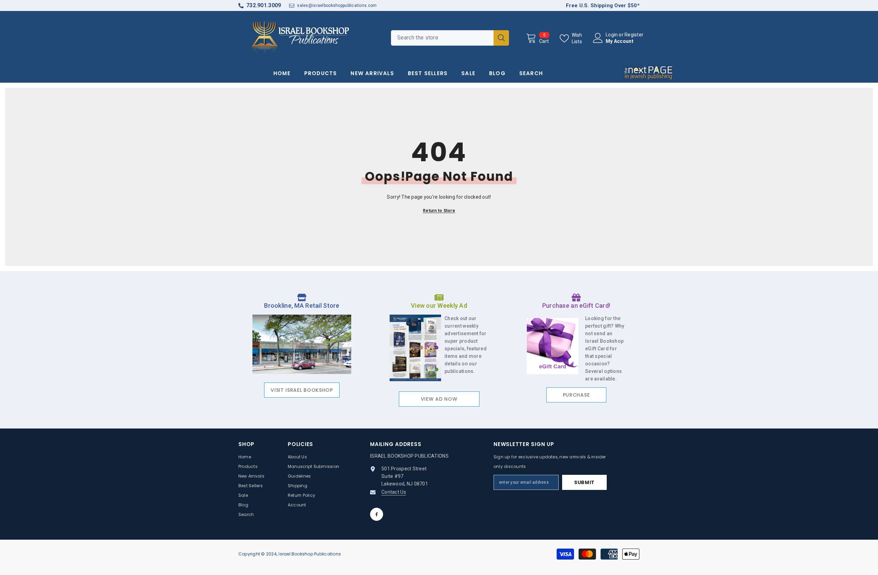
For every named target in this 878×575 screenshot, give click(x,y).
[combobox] (442, 38)
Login (612, 34)
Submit (584, 482)
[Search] (450, 38)
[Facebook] (376, 514)
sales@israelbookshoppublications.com (337, 5)
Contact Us (393, 492)
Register (634, 34)
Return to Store (439, 210)
